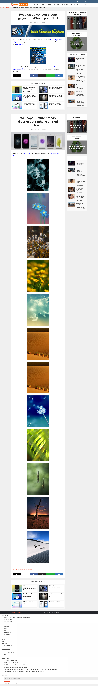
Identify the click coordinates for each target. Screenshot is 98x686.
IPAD (5, 628)
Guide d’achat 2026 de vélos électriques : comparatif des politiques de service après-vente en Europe (80, 69)
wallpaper (30, 569)
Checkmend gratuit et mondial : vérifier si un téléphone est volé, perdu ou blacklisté (31, 669)
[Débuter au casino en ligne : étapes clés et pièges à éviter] (72, 59)
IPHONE (6, 626)
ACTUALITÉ (37, 4)
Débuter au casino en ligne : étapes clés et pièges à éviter (80, 60)
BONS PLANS (8, 619)
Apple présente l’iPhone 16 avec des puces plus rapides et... (55, 96)
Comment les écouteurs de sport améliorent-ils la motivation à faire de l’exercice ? (80, 94)
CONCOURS (8, 621)
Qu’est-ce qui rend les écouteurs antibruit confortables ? (80, 86)
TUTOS (49, 4)
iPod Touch (23, 569)
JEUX (5, 654)
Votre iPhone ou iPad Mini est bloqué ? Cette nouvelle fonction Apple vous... (29, 96)
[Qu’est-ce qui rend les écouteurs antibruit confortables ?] (72, 86)
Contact (80, 4)
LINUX (44, 4)
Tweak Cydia (8, 645)
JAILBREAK (56, 4)
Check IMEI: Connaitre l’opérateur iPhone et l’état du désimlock (24, 671)
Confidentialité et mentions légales (17, 612)
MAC (5, 630)
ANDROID (7, 634)
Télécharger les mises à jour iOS (14, 665)
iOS (5, 624)
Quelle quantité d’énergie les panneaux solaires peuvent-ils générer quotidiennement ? (80, 102)
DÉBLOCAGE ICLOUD (11, 663)
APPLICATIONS (9, 652)
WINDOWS (7, 632)
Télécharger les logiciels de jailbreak (15, 667)
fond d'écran (16, 569)
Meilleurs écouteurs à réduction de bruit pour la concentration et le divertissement (80, 79)
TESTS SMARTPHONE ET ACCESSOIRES (17, 617)
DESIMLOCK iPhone (10, 660)
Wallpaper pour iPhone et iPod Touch (48, 612)
